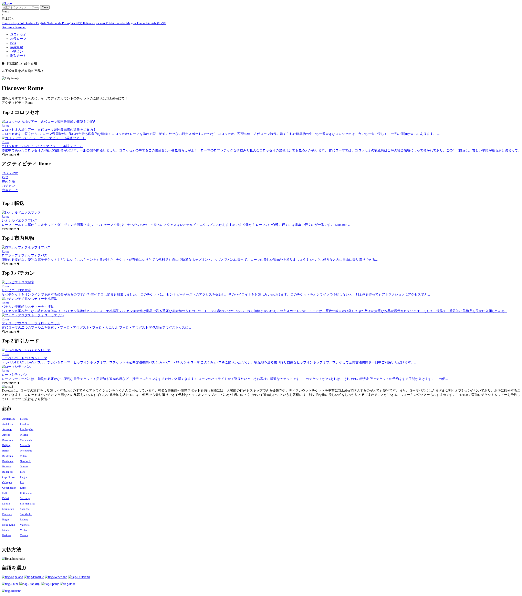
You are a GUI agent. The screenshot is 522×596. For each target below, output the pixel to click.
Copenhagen (9, 487)
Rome (23, 487)
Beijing (6, 445)
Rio (22, 482)
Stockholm (26, 514)
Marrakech (26, 439)
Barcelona (7, 439)
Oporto (24, 466)
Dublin (6, 503)
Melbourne (26, 450)
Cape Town (8, 477)
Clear (45, 7)
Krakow (6, 535)
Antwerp (7, 429)
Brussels (6, 466)
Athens (6, 434)
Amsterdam (8, 418)
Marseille (25, 445)
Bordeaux (7, 455)
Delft (5, 492)
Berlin (5, 450)
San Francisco (27, 503)
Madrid (24, 434)
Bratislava (7, 461)
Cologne (7, 482)
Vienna (24, 535)
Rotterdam (26, 492)
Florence (7, 514)
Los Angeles (26, 429)
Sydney (24, 519)
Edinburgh (8, 508)
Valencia (25, 524)
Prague (24, 477)
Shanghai (25, 508)
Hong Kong (8, 524)
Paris (22, 471)
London (24, 424)
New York (25, 461)
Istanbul (6, 530)
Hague (5, 519)
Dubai (5, 498)
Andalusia (7, 424)
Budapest (7, 471)
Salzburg (25, 498)
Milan (23, 455)
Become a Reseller (14, 27)
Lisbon (24, 418)
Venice (24, 530)
